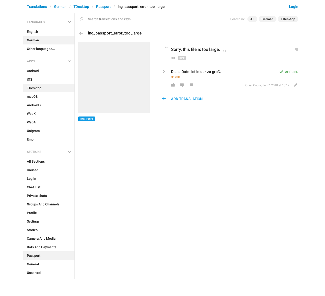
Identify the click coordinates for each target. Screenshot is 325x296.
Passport (103, 7)
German (60, 7)
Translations (37, 7)
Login (293, 7)
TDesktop (81, 7)
